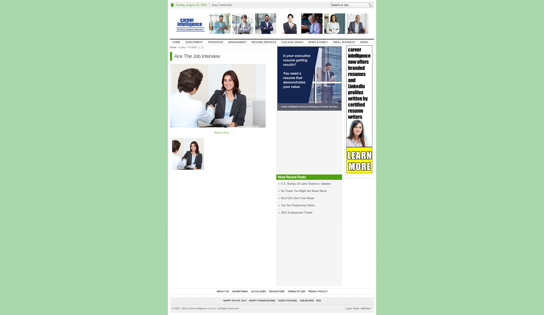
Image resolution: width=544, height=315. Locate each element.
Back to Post (221, 132)
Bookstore (277, 291)
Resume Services (264, 42)
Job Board (307, 300)
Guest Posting (287, 300)
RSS (318, 300)
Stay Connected (221, 5)
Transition (215, 42)
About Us (223, 291)
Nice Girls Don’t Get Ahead (297, 198)
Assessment (194, 42)
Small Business (344, 42)
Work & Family (318, 42)
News (364, 42)
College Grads (292, 42)
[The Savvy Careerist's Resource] (272, 23)
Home (176, 42)
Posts (356, 308)
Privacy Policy (318, 291)
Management (237, 42)
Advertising (240, 291)
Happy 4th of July (235, 300)
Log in (349, 308)
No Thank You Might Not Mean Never (304, 191)
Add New (365, 308)
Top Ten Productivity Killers (298, 205)
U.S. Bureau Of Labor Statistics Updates (306, 183)
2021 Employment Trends (297, 212)
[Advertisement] (309, 143)
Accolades (258, 291)
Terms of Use (296, 291)
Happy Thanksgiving (262, 300)
